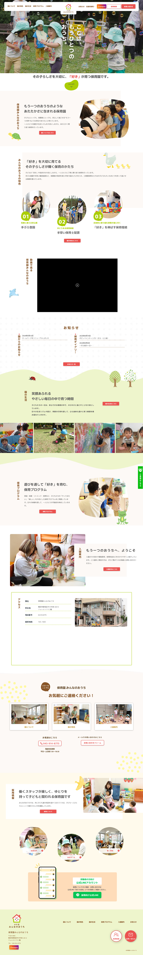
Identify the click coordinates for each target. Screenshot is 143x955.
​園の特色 (80, 922)
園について (67, 922)
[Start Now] (29, 716)
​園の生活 (92, 922)
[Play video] (77, 285)
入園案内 (121, 922)
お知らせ (133, 922)
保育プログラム (106, 922)
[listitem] (45, 337)
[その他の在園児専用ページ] (94, 6)
